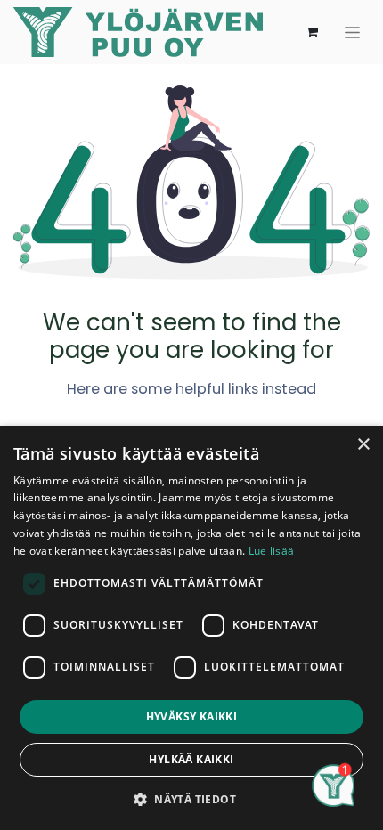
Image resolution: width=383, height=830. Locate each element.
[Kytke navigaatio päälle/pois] (352, 32)
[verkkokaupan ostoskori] (312, 32)
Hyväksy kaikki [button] (192, 716)
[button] (191, 799)
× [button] (363, 445)
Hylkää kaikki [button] (191, 759)
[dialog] (191, 628)
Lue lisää (272, 550)
